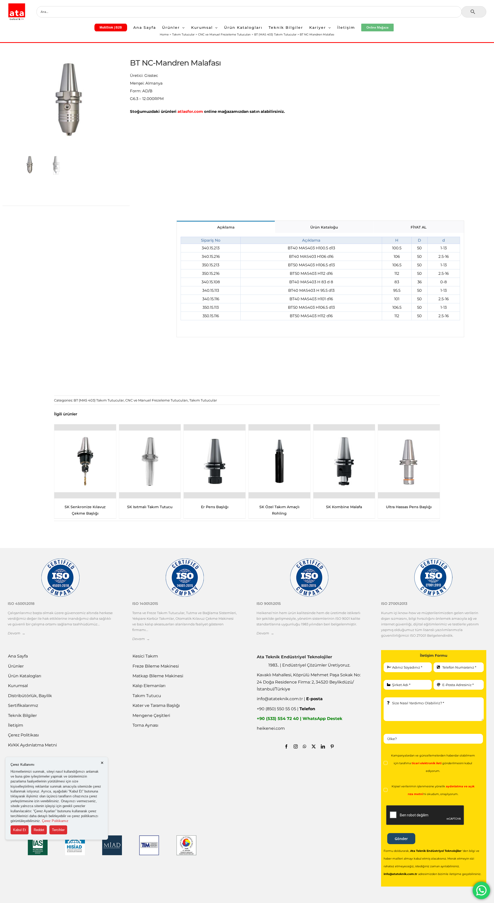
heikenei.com (271, 728)
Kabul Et (19, 830)
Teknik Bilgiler (22, 715)
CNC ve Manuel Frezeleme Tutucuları (156, 400)
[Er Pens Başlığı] (85, 461)
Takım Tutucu (147, 695)
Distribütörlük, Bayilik (30, 695)
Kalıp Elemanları (149, 685)
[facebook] (286, 746)
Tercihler (58, 830)
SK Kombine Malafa (215, 507)
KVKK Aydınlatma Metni (32, 745)
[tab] (226, 227)
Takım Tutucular (203, 400)
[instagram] (296, 746)
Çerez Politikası (23, 735)
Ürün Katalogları (24, 675)
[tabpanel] (320, 285)
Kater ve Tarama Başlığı (156, 705)
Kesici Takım (145, 656)
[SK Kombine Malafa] (214, 461)
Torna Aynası (145, 725)
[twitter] (314, 746)
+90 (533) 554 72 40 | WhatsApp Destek (299, 718)
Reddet (39, 830)
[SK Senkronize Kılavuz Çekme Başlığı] (344, 461)
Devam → (16, 633)
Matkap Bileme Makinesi (158, 675)
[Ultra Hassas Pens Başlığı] (279, 461)
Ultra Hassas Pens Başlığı (279, 507)
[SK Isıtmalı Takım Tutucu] (409, 461)
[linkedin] (323, 746)
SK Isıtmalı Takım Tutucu (408, 507)
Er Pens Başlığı (85, 507)
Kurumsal (18, 685)
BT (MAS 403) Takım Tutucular (99, 400)
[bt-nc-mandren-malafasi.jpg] (69, 100)
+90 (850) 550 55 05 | (286, 708)
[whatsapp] (304, 746)
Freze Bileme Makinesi (156, 666)
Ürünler (16, 666)
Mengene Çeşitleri (151, 715)
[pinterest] (332, 746)
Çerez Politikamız (55, 821)
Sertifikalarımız (23, 705)
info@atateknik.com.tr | (290, 698)
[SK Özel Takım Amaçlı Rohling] (150, 461)
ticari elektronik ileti (427, 763)
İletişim (15, 725)
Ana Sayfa (18, 656)
